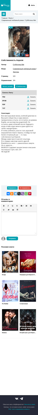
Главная (4, 18)
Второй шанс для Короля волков (28, 332)
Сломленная (24, 303)
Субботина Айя (30, 20)
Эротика (16, 72)
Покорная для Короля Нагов (28, 274)
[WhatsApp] (26, 193)
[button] (4, 206)
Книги (11, 18)
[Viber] (22, 193)
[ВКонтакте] (8, 193)
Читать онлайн (8, 86)
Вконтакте (16, 398)
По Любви (5, 303)
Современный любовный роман (13, 20)
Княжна (4, 332)
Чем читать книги (29, 404)
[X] (19, 193)
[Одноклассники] (11, 193)
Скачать (33, 97)
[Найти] (33, 14)
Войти (33, 5)
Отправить (12, 238)
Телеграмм (21, 398)
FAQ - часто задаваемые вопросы (19, 409)
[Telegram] (15, 193)
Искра (4, 274)
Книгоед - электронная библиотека (5, 5)
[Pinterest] (29, 193)
